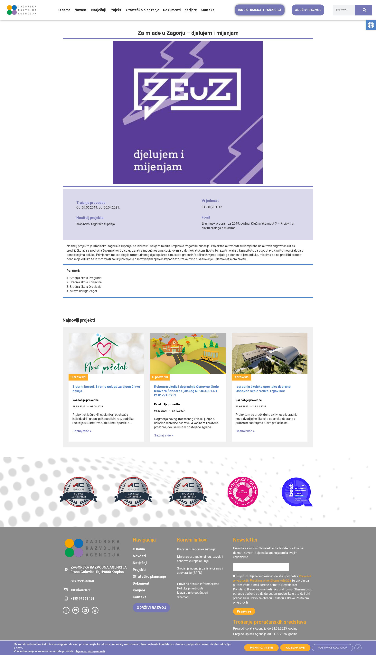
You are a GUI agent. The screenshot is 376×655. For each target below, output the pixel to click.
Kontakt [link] (207, 10)
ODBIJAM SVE (295, 648)
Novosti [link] (80, 10)
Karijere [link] (190, 10)
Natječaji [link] (98, 10)
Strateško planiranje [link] (142, 10)
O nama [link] (64, 10)
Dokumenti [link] (172, 10)
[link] (371, 25)
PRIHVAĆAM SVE (261, 648)
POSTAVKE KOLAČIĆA (332, 648)
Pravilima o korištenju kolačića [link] (270, 580)
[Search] (363, 10)
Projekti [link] (115, 10)
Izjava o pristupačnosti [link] (90, 651)
